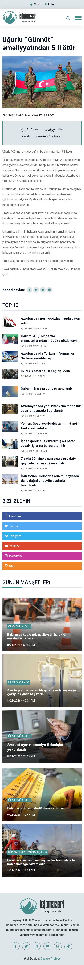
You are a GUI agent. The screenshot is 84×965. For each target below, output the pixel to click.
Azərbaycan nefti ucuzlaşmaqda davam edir (51, 321)
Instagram (15, 555)
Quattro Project (50, 958)
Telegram (15, 536)
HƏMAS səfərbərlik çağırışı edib (45, 371)
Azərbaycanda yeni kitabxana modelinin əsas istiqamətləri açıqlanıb (51, 408)
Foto (51, 4)
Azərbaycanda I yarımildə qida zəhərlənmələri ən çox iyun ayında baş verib (41, 692)
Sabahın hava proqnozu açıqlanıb (46, 388)
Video (37, 4)
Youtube (14, 546)
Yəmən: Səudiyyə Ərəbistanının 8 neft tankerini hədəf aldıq (50, 426)
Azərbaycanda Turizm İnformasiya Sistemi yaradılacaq (47, 356)
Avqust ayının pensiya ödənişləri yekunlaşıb (36, 747)
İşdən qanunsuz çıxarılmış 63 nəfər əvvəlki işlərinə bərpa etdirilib (48, 443)
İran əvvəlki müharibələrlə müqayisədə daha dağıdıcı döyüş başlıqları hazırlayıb (50, 480)
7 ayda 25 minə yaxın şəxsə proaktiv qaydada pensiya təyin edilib (48, 461)
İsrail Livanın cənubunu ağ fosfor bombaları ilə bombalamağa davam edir (41, 862)
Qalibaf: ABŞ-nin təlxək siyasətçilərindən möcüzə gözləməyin (50, 338)
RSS (11, 565)
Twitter (13, 526)
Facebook (15, 516)
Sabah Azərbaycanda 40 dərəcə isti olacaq (37, 808)
